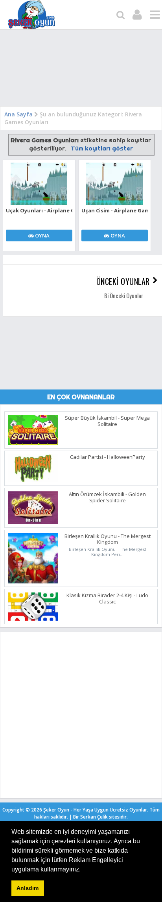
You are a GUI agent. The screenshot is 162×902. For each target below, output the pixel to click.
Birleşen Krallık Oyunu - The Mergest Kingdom (107, 539)
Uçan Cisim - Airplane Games (114, 210)
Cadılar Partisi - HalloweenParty (107, 456)
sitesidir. (118, 816)
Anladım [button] (28, 888)
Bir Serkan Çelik (100, 816)
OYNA (42, 235)
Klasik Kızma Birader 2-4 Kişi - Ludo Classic (107, 598)
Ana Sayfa (18, 114)
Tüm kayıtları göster (102, 148)
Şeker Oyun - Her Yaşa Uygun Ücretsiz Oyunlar (95, 809)
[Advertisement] (81, 69)
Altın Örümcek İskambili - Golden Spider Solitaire (107, 497)
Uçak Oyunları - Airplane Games (39, 210)
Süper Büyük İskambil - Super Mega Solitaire (107, 420)
